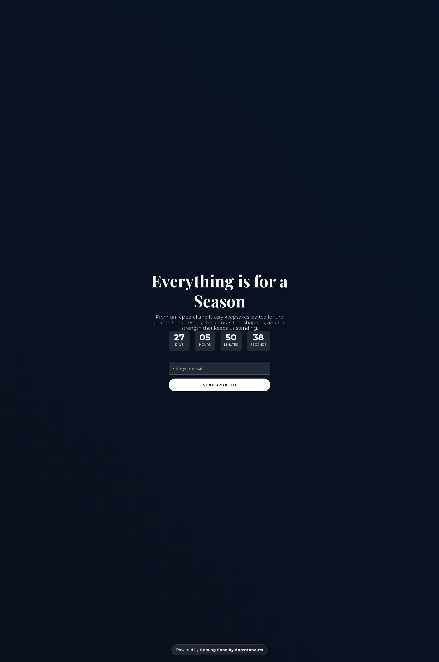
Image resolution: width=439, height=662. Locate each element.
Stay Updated (220, 385)
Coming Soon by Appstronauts (231, 650)
